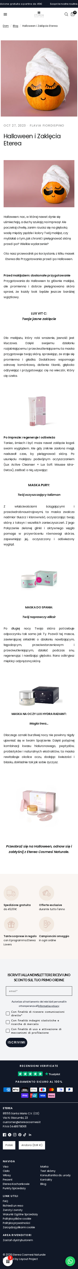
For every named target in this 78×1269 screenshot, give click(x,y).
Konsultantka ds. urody (55, 1175)
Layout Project (28, 1259)
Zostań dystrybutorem (18, 1240)
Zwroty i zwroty (13, 1210)
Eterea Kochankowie (16, 1184)
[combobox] (9, 1145)
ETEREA (7, 1108)
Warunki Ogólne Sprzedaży (20, 1214)
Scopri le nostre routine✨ (57, 4)
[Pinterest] (20, 1135)
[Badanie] (66, 14)
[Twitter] (9, 1135)
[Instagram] (14, 1135)
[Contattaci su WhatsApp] (70, 1261)
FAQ (5, 1201)
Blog (15, 26)
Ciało (6, 1171)
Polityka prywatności (16, 1223)
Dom (6, 26)
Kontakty (46, 1179)
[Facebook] (4, 1135)
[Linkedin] (30, 1135)
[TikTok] (25, 1135)
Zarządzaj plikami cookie (19, 1227)
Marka (44, 1166)
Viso (6, 1166)
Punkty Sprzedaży (14, 1188)
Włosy (7, 1175)
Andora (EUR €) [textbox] (32, 1145)
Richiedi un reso (13, 1206)
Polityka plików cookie (17, 1219)
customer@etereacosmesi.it (22, 1122)
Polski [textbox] (9, 1145)
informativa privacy (48, 1005)
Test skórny (47, 1171)
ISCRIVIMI (16, 1042)
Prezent (7, 1179)
